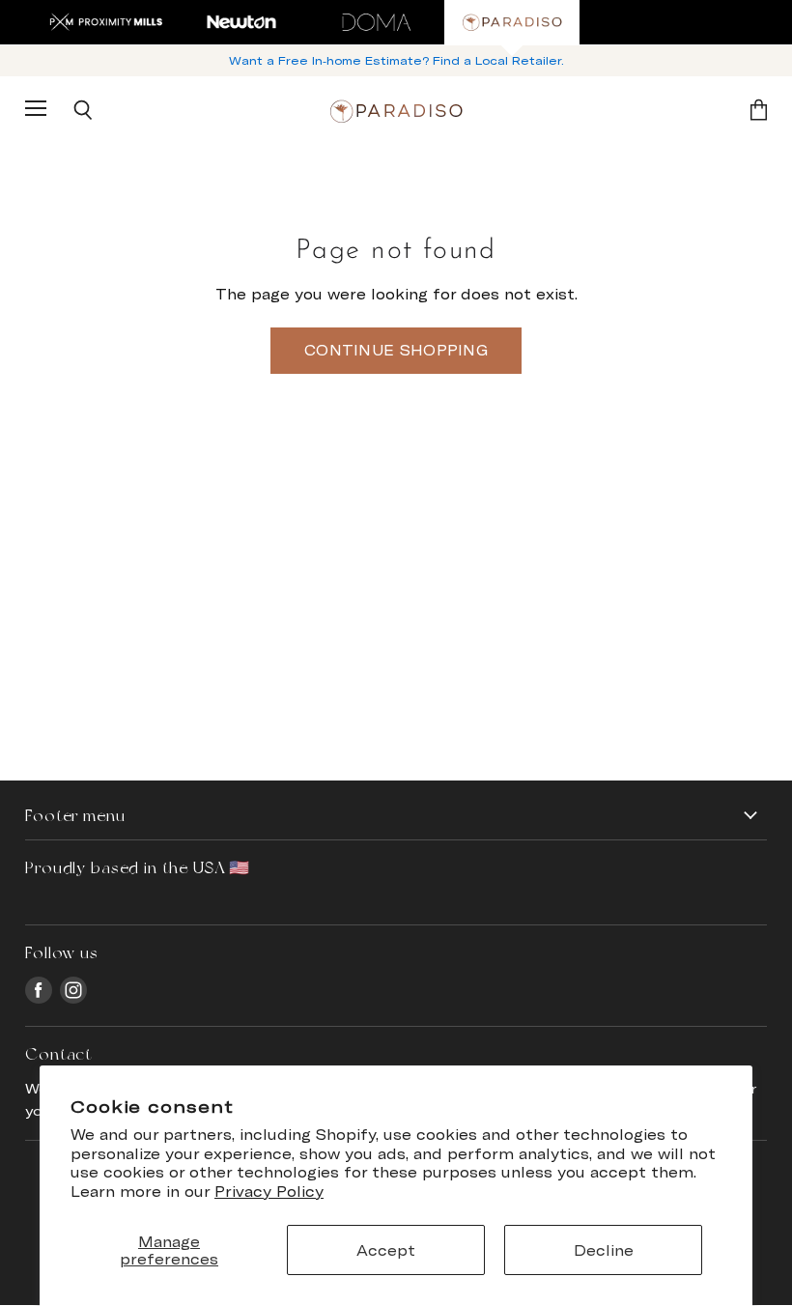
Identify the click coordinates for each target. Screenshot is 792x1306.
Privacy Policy (269, 1191)
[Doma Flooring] (376, 22)
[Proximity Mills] (106, 22)
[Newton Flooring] (241, 22)
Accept (385, 1250)
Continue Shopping (396, 349)
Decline (604, 1250)
